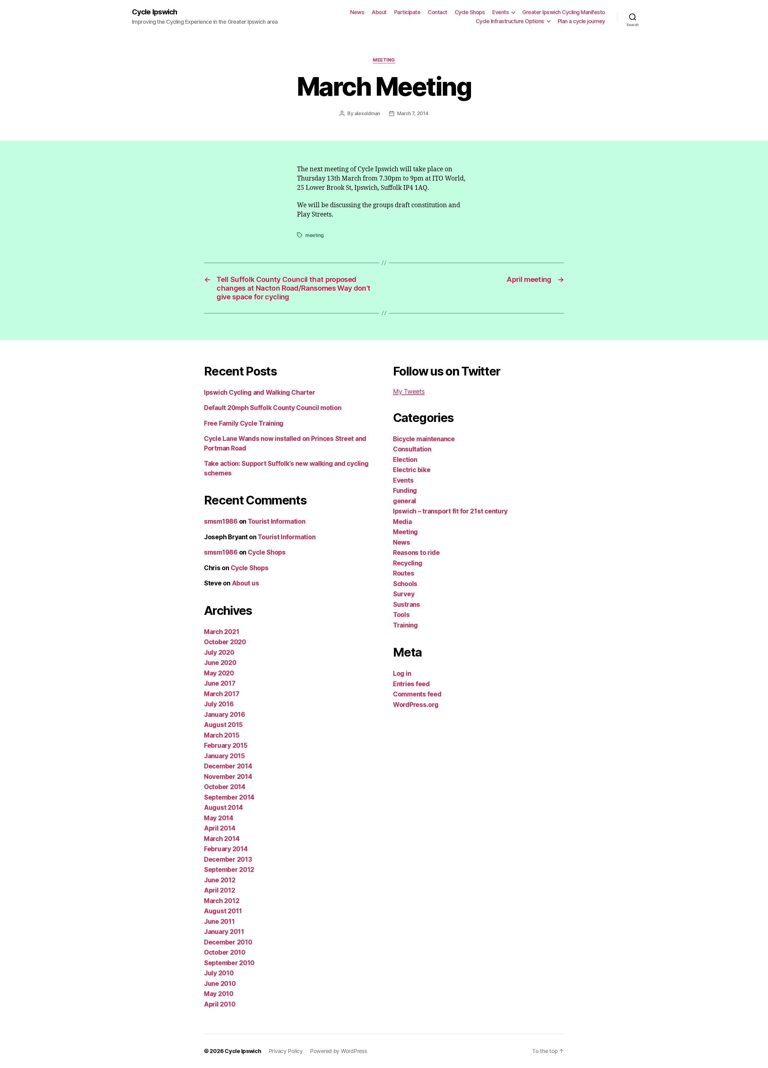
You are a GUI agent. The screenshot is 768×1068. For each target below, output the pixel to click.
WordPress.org (416, 704)
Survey (403, 594)
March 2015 (221, 735)
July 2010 (219, 973)
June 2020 (220, 662)
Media (402, 521)
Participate (407, 12)
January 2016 (224, 714)
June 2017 (220, 683)
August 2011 (223, 911)
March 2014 (221, 838)
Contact (437, 12)
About (379, 12)
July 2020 (219, 652)
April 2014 (219, 828)
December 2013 (228, 859)
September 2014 (229, 797)
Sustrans (406, 604)
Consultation (412, 449)
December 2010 (228, 942)
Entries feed (411, 684)
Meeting (384, 60)
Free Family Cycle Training (244, 423)
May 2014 (218, 818)
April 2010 (219, 1004)
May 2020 (219, 673)
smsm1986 (221, 521)
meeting (314, 235)
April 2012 (219, 890)
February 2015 (226, 745)
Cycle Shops (470, 12)
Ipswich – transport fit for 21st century (450, 511)
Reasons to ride (416, 552)
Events (500, 12)
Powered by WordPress (338, 1051)
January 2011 (224, 931)
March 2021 (221, 632)
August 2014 (223, 807)
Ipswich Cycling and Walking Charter (259, 392)
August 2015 (223, 724)
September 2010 (229, 963)
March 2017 (221, 694)
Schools (405, 584)
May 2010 (218, 994)
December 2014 (228, 766)
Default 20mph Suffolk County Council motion (272, 407)
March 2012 (221, 901)
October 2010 (224, 952)
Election (405, 459)
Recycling (407, 563)
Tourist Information (276, 521)
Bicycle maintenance (424, 439)
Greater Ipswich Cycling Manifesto (563, 12)
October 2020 (225, 642)
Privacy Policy (285, 1051)
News (357, 12)
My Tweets (409, 391)
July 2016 (219, 704)
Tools (401, 614)
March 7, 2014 (412, 113)
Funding (405, 490)
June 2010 (220, 983)
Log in (402, 673)
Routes (403, 573)
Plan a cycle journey (581, 21)
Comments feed (417, 694)
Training (405, 625)
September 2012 (229, 869)
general (404, 501)
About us (245, 583)
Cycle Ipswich (154, 12)
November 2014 (228, 776)
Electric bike (411, 470)
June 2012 (220, 880)
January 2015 (224, 756)
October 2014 (224, 787)
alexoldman (367, 113)
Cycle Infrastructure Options (510, 21)
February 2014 (226, 849)
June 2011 (219, 921)
